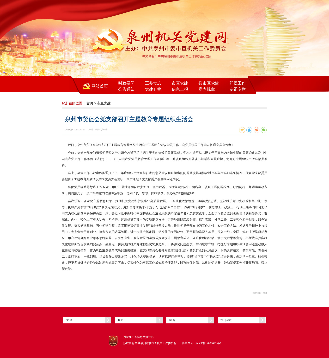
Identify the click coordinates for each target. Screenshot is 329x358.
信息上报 (180, 89)
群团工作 (237, 83)
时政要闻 (126, 83)
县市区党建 (208, 83)
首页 (90, 103)
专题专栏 (237, 89)
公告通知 (126, 89)
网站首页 (100, 86)
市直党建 (180, 83)
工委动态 (153, 83)
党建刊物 (153, 89)
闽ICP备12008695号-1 (208, 343)
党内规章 (206, 89)
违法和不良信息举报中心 (138, 337)
